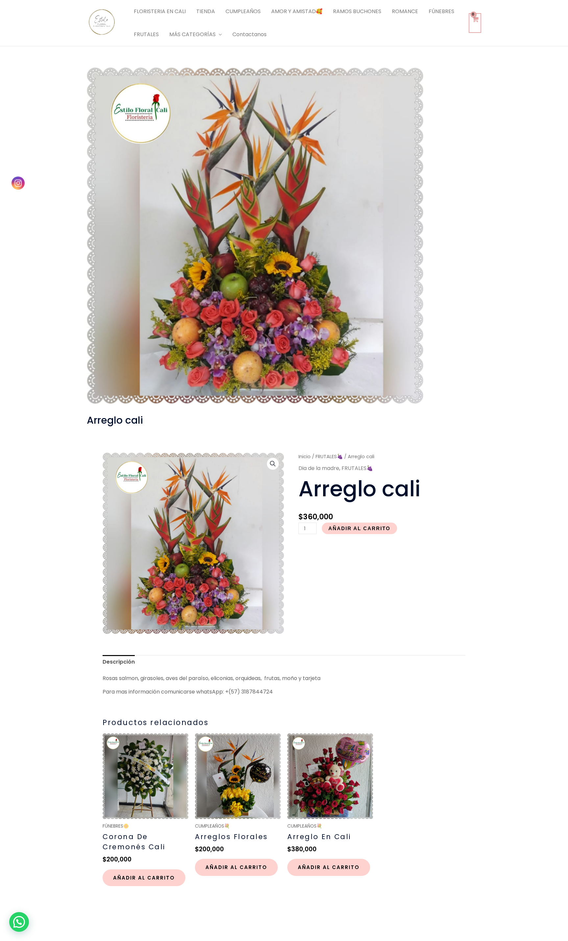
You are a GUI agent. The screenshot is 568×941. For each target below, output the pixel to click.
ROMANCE (405, 11)
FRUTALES (146, 34)
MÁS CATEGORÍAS (192, 34)
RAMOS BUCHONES (357, 11)
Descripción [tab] (119, 662)
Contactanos (249, 34)
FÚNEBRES (441, 11)
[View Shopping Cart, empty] (475, 23)
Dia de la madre (318, 468)
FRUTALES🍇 (329, 456)
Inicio (304, 456)
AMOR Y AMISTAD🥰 (296, 11)
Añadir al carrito (359, 528)
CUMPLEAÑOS (243, 11)
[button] (273, 464)
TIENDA (205, 11)
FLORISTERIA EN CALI (160, 11)
